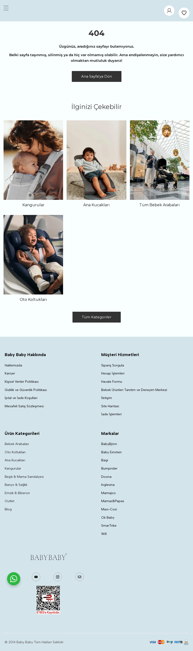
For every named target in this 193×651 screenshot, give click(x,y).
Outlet (9, 501)
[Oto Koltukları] (33, 255)
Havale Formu (111, 382)
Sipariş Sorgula (112, 365)
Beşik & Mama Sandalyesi (24, 477)
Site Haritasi (110, 406)
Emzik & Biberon (17, 493)
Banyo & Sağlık (16, 485)
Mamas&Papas (112, 501)
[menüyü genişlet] (6, 8)
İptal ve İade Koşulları (21, 398)
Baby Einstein (111, 452)
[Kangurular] (33, 160)
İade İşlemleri (111, 414)
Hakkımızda (13, 365)
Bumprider (109, 468)
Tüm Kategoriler (96, 317)
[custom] (36, 577)
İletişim (106, 398)
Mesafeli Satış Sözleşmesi (24, 406)
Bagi (104, 460)
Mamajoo (108, 493)
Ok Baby (107, 518)
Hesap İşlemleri (113, 373)
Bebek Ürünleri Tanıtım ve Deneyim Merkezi (134, 390)
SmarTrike (109, 526)
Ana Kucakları (15, 460)
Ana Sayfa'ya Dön (96, 76)
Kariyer (10, 373)
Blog (8, 509)
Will (104, 534)
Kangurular (13, 468)
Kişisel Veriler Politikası (22, 382)
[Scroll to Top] (184, 626)
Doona (106, 477)
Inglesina (108, 485)
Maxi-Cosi (109, 509)
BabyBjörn (109, 444)
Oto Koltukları (15, 452)
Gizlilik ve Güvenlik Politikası (26, 390)
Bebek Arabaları (17, 444)
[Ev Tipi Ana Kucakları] (96, 160)
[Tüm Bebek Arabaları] (159, 160)
